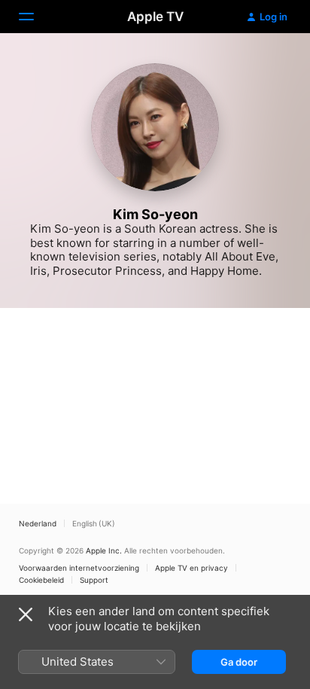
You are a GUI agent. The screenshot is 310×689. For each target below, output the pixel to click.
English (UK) (93, 523)
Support (94, 580)
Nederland (37, 523)
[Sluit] (25, 614)
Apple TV (155, 16)
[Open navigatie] (35, 16)
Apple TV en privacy (191, 568)
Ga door (238, 662)
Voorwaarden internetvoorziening (79, 568)
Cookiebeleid (41, 580)
